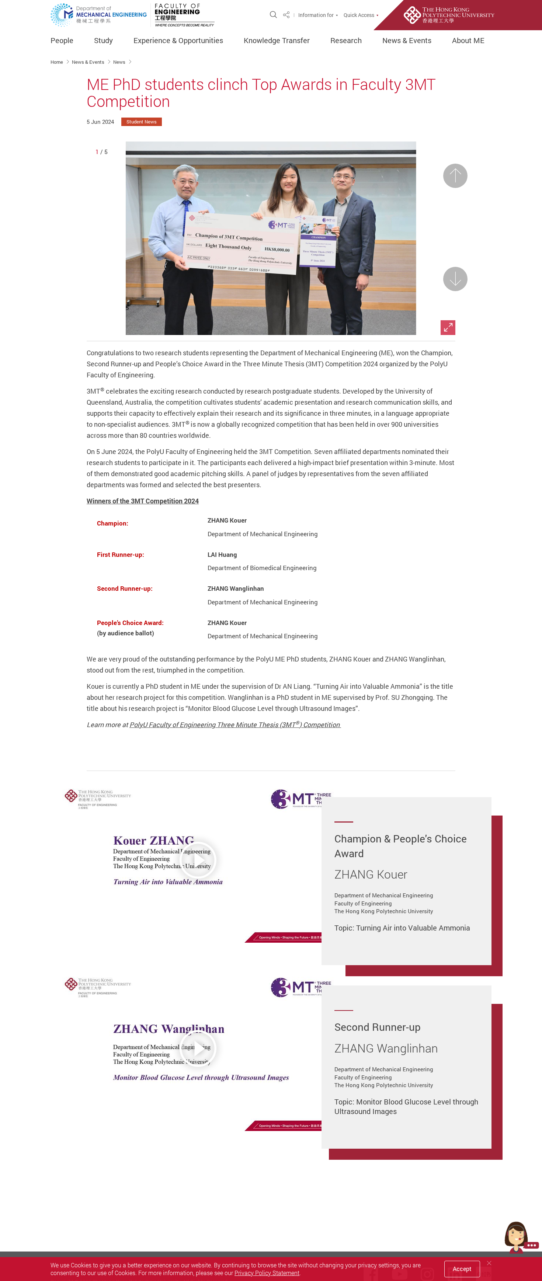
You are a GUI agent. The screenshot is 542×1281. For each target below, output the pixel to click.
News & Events (406, 40)
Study (103, 40)
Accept (462, 1269)
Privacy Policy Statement (266, 1273)
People (62, 40)
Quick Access (359, 15)
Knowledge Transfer (277, 40)
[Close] (489, 1263)
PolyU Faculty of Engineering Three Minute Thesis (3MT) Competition (235, 724)
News (119, 62)
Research (346, 40)
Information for (316, 15)
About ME (468, 40)
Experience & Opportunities (178, 40)
